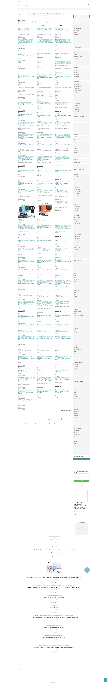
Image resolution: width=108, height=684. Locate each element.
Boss (75, 292)
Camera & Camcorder (21, 22)
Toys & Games (76, 65)
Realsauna (76, 360)
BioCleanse (76, 283)
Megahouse (76, 341)
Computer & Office (77, 54)
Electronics (76, 84)
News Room (76, 417)
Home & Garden (77, 258)
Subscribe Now (81, 480)
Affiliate (75, 388)
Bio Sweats (76, 281)
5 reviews (56, 609)
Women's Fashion (78, 251)
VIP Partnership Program (78, 428)
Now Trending (76, 150)
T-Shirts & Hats (76, 193)
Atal (74, 277)
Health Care (76, 127)
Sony (75, 372)
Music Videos (76, 409)
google (29, 669)
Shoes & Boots (77, 189)
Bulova (75, 294)
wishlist (38, 672)
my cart (38, 669)
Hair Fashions (76, 125)
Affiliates (57, 669)
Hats (75, 204)
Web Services (77, 162)
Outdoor (75, 152)
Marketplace (58, 663)
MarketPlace (39, 666)
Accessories (76, 215)
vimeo (26, 669)
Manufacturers (77, 260)
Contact (75, 438)
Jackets (75, 136)
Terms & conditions (82, 509)
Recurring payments (77, 47)
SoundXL (75, 377)
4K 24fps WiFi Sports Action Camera (44, 103)
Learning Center (77, 398)
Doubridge (76, 309)
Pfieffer (75, 351)
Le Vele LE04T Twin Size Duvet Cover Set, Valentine (54, 597)
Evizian (75, 313)
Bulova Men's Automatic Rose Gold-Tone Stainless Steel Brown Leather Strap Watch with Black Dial (54, 647)
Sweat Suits (77, 208)
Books (76, 221)
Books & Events (77, 81)
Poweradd (75, 355)
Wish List (75, 32)
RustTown (75, 368)
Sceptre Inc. (76, 370)
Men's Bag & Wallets (78, 230)
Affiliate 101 (76, 390)
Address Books (76, 30)
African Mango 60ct (54, 607)
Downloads (76, 36)
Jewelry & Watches (77, 176)
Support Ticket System (79, 155)
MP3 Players (77, 105)
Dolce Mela (76, 307)
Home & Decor (76, 58)
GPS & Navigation (78, 103)
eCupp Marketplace (77, 311)
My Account (76, 21)
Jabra (75, 330)
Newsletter (76, 45)
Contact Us (57, 666)
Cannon (75, 296)
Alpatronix (75, 269)
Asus (75, 275)
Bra (75, 197)
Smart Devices (76, 219)
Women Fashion (77, 195)
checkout (39, 675)
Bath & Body (77, 249)
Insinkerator (76, 324)
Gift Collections (76, 253)
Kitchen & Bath (77, 242)
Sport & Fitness (77, 141)
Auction (75, 392)
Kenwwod (75, 334)
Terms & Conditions (77, 434)
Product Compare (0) (22, 23)
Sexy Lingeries (77, 206)
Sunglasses (76, 225)
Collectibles (76, 148)
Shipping (75, 426)
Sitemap (75, 436)
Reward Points (76, 38)
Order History (76, 34)
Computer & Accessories (35, 21)
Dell (74, 305)
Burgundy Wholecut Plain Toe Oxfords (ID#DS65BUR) (54, 637)
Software (76, 99)
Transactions (76, 43)
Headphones (77, 88)
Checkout (76, 49)
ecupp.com (52, 682)
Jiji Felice (75, 332)
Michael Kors (76, 343)
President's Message (77, 419)
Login (75, 443)
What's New (76, 164)
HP (74, 317)
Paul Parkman (76, 347)
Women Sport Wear (78, 146)
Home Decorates (77, 238)
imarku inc (75, 319)
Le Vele (75, 336)
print (32, 669)
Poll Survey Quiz (77, 383)
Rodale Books (76, 364)
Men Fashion (76, 183)
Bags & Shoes (77, 70)
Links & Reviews (77, 400)
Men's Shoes (76, 72)
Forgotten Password (77, 28)
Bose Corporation (77, 290)
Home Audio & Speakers (49, 21)
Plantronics (76, 353)
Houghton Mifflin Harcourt (78, 315)
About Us (75, 432)
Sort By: (42, 25)
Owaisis (75, 345)
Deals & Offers (77, 245)
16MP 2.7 (38, 52)
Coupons (75, 394)
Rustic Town (76, 366)
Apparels (76, 174)
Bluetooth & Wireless (21, 21)
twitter (23, 669)
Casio (75, 298)
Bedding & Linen (77, 240)
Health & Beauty (77, 123)
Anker (75, 273)
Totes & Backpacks (78, 234)
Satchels (76, 232)
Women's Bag (76, 74)
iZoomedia (76, 328)
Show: (61, 25)
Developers (76, 396)
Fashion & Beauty (77, 247)
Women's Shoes (76, 76)
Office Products (77, 107)
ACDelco (75, 264)
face (19, 669)
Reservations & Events (78, 362)
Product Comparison (78, 456)
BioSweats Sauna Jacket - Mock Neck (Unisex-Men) (54, 627)
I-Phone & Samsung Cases (78, 217)
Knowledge (76, 157)
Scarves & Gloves (77, 121)
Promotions (76, 424)
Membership (76, 139)
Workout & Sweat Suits (79, 169)
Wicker (75, 379)
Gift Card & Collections (78, 223)
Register (75, 26)
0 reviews (56, 553)
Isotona (75, 326)
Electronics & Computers (78, 56)
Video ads (76, 159)
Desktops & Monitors (78, 94)
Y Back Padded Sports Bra (54, 542)
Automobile (76, 67)
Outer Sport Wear (77, 187)
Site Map (57, 675)
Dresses (76, 202)
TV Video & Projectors (49, 22)
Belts (75, 185)
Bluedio (75, 288)
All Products (77, 52)
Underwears (77, 212)
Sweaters (76, 210)
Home (75, 19)
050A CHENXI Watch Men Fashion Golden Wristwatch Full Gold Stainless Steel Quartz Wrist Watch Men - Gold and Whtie (54, 617)
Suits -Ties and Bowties (78, 191)
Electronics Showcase (35, 22)
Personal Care (76, 132)
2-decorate (76, 262)
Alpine (75, 271)
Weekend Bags (77, 236)
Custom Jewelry (77, 178)
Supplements (76, 134)
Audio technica (76, 279)
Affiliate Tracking (77, 452)
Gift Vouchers (58, 672)
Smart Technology (78, 109)
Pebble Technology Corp (78, 349)
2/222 (19, 85)
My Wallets (76, 60)
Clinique (75, 300)
